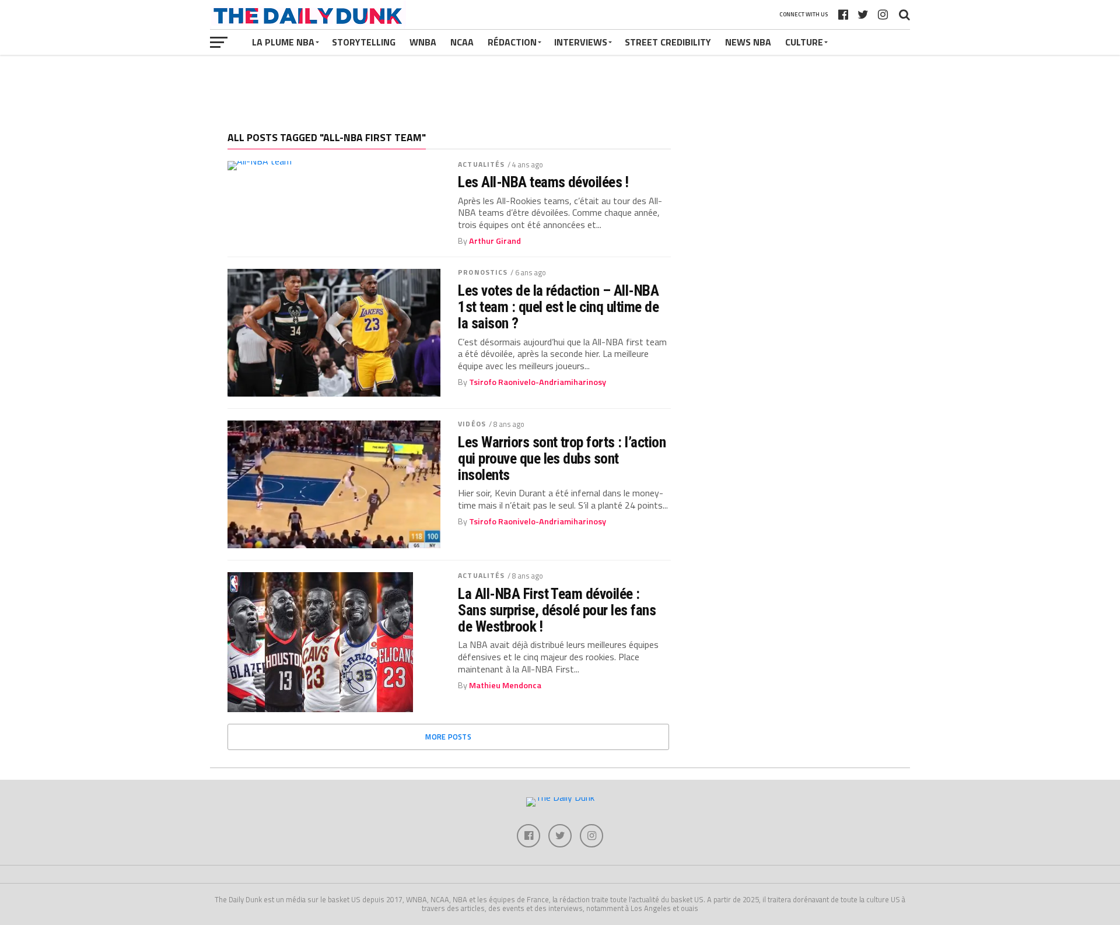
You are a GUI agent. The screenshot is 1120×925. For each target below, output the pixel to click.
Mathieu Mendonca (505, 685)
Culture (804, 42)
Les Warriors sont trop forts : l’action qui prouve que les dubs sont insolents (562, 458)
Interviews (580, 42)
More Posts (448, 736)
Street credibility (668, 42)
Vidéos (472, 423)
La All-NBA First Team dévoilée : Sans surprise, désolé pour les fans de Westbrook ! (557, 610)
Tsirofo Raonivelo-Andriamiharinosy (537, 382)
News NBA (748, 42)
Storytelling (364, 42)
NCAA (462, 42)
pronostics (483, 272)
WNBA (423, 42)
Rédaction (512, 42)
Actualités (481, 164)
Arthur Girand (495, 240)
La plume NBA (283, 42)
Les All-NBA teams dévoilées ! (543, 182)
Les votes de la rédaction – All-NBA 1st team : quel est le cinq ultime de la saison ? (558, 306)
